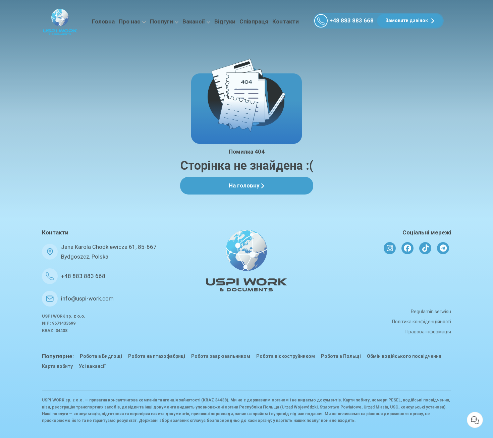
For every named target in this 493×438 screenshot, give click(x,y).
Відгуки (224, 21)
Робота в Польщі (341, 356)
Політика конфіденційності (421, 321)
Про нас (130, 21)
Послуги (161, 21)
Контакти (285, 21)
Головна (103, 21)
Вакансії (193, 21)
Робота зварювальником (220, 356)
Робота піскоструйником (285, 356)
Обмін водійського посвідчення (404, 356)
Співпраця (253, 21)
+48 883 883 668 (351, 20)
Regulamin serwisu (431, 311)
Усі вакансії (92, 366)
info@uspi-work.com (87, 298)
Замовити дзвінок (406, 20)
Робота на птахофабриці (156, 356)
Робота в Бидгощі (101, 356)
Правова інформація (428, 331)
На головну (244, 185)
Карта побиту (57, 366)
